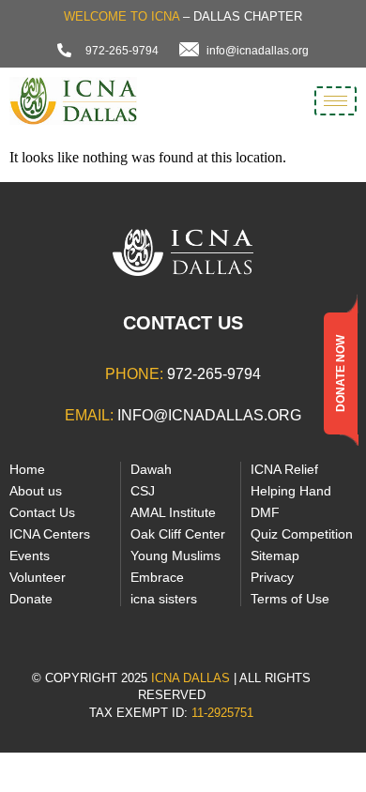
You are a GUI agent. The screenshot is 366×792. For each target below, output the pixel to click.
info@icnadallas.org (209, 415)
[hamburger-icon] (335, 100)
